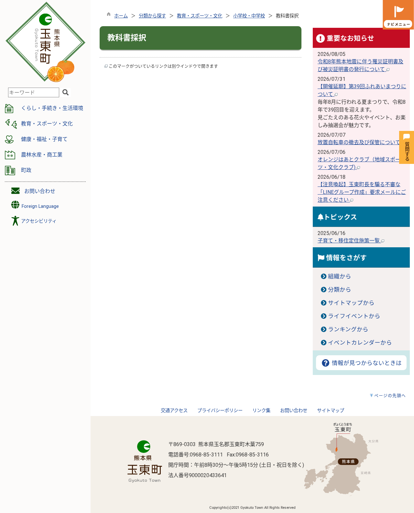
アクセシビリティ (39, 221)
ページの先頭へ (390, 395)
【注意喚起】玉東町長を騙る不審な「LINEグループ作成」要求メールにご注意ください (362, 192)
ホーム (121, 16)
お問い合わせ (39, 191)
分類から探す (152, 16)
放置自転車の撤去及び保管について (360, 142)
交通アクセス (174, 410)
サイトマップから (351, 303)
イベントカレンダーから (360, 342)
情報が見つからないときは (366, 363)
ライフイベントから (354, 316)
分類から (339, 289)
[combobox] (33, 92)
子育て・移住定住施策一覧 (349, 241)
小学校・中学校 (249, 16)
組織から (339, 276)
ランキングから (348, 329)
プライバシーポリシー (220, 410)
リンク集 (261, 410)
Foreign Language (39, 206)
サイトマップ (330, 410)
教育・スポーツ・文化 (199, 16)
